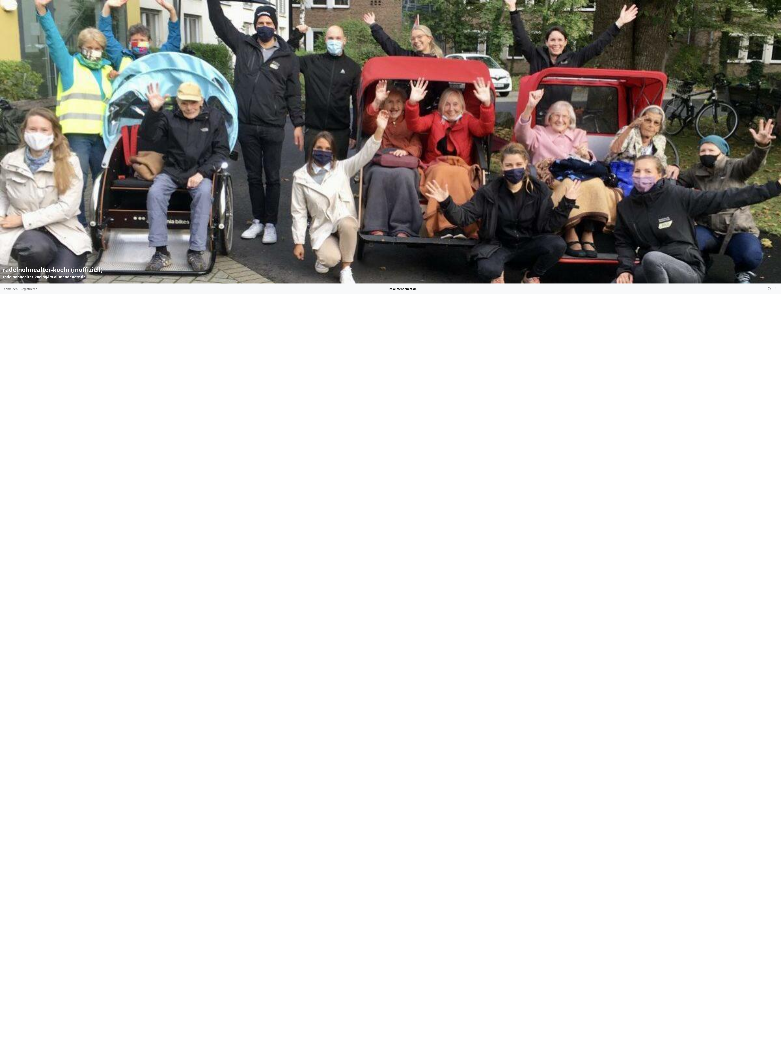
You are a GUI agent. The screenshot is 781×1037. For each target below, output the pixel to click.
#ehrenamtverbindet (293, 448)
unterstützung (332, 342)
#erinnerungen (280, 467)
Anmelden (11, 289)
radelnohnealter (334, 337)
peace (353, 337)
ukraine (375, 337)
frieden (407, 337)
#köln (275, 473)
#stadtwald (269, 509)
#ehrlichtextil (293, 453)
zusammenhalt (450, 337)
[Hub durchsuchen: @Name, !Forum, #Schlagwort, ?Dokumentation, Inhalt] (769, 289)
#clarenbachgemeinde (275, 444)
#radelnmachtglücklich (286, 479)
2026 (265, 393)
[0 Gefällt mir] (323, 355)
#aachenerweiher (278, 439)
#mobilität (288, 474)
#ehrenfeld (278, 453)
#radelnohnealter (286, 484)
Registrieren (29, 289)
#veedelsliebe (302, 509)
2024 (265, 408)
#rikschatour (286, 496)
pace (363, 337)
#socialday (306, 503)
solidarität (391, 337)
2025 (265, 401)
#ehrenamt (270, 449)
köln (418, 337)
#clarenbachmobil (300, 444)
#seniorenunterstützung (280, 502)
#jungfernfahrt (299, 467)
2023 (265, 416)
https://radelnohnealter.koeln (279, 376)
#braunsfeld (297, 439)
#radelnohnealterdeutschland (281, 490)
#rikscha (305, 490)
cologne (430, 337)
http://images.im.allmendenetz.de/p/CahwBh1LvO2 (361, 314)
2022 (265, 423)
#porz (299, 474)
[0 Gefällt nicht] (330, 355)
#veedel (285, 508)
